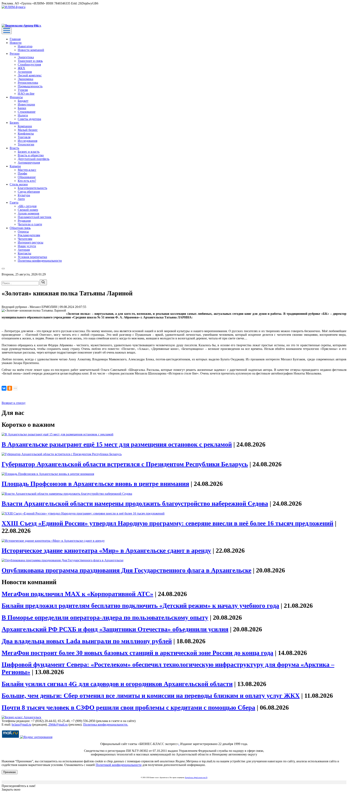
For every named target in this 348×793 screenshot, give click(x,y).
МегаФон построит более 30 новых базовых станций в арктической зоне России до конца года (137, 652)
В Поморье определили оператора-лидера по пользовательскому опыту (105, 617)
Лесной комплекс (30, 75)
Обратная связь (20, 228)
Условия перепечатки (32, 257)
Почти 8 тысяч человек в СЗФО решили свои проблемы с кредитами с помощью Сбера (128, 707)
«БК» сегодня (27, 206)
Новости (16, 42)
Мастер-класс (27, 170)
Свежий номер (28, 209)
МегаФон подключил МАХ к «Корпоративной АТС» (77, 593)
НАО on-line (26, 93)
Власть (14, 148)
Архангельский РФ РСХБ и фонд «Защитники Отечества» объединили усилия (115, 629)
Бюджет (23, 101)
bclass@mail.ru (21, 724)
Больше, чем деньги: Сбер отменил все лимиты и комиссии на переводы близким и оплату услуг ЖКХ (151, 695)
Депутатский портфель (33, 159)
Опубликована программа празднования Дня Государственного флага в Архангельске (126, 570)
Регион (15, 53)
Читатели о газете (30, 224)
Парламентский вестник (34, 217)
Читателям (25, 239)
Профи (22, 173)
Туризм (23, 90)
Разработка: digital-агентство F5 (196, 777)
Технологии (26, 144)
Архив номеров (28, 213)
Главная (15, 39)
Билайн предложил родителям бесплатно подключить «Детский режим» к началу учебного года (140, 605)
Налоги (23, 115)
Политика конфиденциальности (40, 260)
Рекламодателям (29, 235)
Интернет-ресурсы (30, 242)
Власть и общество (31, 155)
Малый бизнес (28, 130)
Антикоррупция (29, 162)
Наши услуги (27, 246)
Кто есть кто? (27, 180)
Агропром (25, 71)
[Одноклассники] (9, 388)
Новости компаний (31, 50)
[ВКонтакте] (4, 388)
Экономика (25, 79)
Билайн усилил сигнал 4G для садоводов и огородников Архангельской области (117, 683)
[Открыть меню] (7, 30)
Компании (25, 126)
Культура (24, 195)
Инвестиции (26, 104)
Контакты (24, 253)
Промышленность (30, 86)
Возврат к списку (14, 403)
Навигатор (25, 46)
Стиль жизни (19, 184)
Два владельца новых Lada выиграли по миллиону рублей (87, 641)
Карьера (15, 166)
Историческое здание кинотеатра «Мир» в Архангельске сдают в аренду (106, 550)
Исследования (27, 140)
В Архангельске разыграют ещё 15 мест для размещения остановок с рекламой (117, 444)
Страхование (26, 111)
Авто (21, 199)
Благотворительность (32, 188)
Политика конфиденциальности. (105, 724)
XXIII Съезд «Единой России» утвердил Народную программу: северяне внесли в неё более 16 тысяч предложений (167, 523)
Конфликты (26, 133)
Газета (14, 202)
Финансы (16, 97)
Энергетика (26, 57)
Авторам (24, 249)
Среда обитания (29, 191)
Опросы (23, 231)
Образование (27, 177)
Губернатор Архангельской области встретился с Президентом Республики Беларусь (125, 464)
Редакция (24, 220)
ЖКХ (21, 68)
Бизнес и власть (28, 151)
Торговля (24, 137)
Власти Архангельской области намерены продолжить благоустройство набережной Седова (135, 503)
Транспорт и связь (30, 61)
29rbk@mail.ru (58, 724)
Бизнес (14, 122)
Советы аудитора (29, 119)
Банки (22, 108)
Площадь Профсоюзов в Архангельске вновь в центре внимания (95, 483)
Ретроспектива (28, 82)
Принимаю (9, 772)
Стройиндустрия (29, 64)
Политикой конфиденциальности (119, 765)
